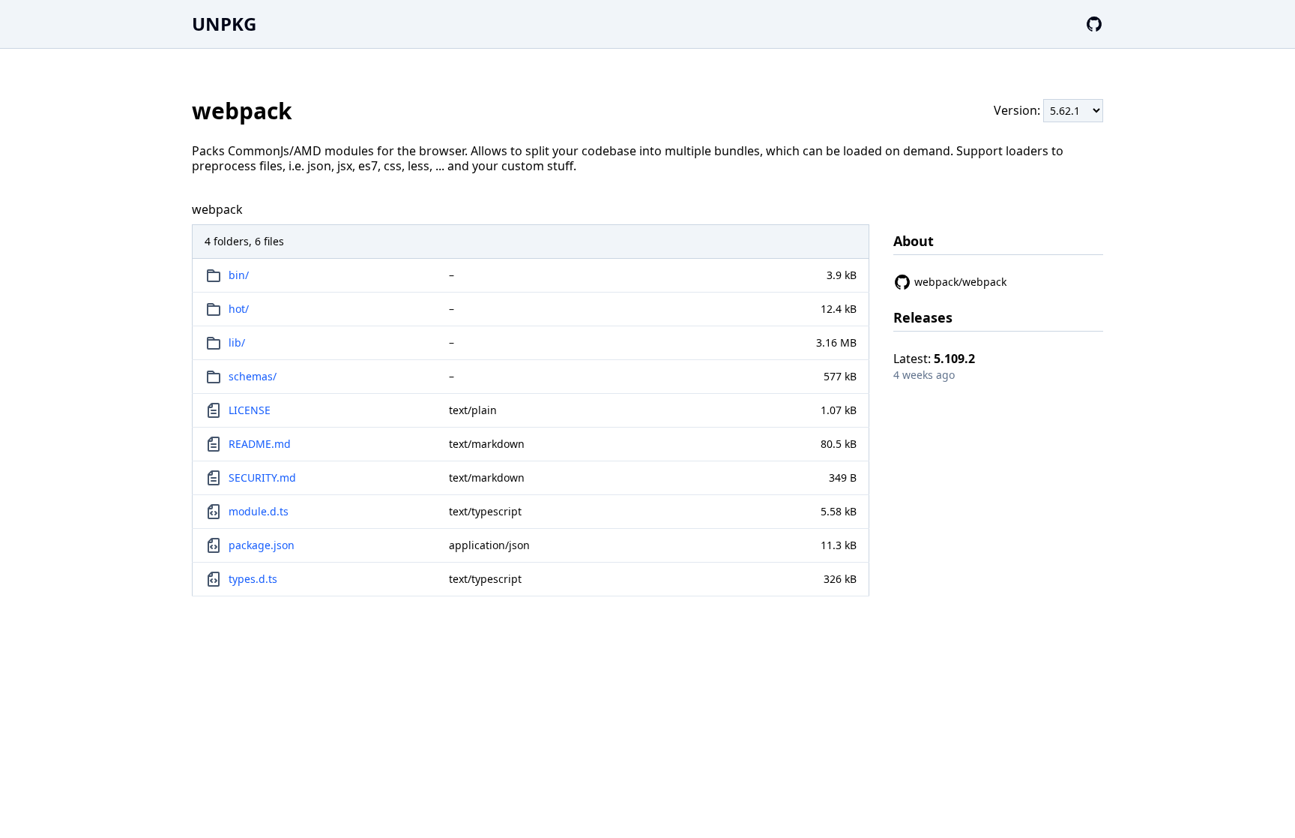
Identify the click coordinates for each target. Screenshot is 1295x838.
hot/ (239, 309)
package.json (262, 545)
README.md (260, 444)
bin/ (239, 275)
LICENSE (250, 410)
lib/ (237, 342)
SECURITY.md (262, 477)
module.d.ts (259, 511)
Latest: (934, 358)
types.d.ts (253, 579)
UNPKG (224, 23)
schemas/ (253, 376)
